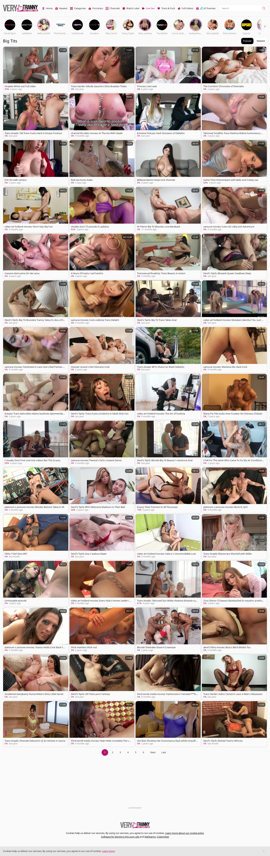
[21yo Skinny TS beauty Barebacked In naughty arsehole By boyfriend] (234, 583)
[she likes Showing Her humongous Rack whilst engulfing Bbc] (168, 724)
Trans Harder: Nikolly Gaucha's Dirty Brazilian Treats (99, 86)
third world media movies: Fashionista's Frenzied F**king (166, 694)
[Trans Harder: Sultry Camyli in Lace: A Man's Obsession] (234, 677)
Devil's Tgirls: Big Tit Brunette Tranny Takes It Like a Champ (34, 320)
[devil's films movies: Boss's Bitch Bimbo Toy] (234, 630)
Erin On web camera (15, 180)
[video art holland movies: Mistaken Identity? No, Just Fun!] (234, 303)
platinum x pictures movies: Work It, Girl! (225, 507)
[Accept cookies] (263, 851)
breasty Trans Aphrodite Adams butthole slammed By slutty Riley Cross (35, 413)
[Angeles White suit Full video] (35, 69)
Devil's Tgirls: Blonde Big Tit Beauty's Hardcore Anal (164, 460)
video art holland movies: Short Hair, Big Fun (29, 226)
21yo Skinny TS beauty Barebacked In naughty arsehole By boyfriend (233, 600)
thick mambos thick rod (84, 647)
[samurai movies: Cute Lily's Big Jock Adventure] (234, 210)
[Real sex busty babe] (102, 163)
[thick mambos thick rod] (102, 630)
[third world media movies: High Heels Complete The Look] (102, 724)
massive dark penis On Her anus (22, 273)
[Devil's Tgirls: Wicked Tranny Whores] (234, 724)
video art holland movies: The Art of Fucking (161, 413)
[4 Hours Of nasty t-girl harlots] (102, 256)
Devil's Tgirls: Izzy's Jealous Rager (89, 554)
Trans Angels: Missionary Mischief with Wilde (227, 554)
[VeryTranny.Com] (20, 8)
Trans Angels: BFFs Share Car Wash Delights (160, 367)
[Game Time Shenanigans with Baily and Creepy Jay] (234, 163)
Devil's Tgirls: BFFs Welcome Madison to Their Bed (98, 507)
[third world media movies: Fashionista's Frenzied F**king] (168, 677)
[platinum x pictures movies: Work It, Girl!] (234, 490)
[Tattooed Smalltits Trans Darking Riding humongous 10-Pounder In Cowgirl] (234, 116)
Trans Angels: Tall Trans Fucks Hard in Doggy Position (33, 133)
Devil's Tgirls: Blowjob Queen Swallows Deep (227, 273)
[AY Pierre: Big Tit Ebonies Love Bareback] (168, 210)
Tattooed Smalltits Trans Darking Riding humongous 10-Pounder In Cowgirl (233, 133)
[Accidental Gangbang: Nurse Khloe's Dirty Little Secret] (35, 677)
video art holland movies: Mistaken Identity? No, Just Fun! (233, 320)
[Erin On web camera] (35, 163)
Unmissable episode (15, 600)
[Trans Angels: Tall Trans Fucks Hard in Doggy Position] (35, 116)
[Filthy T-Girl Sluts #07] (35, 537)
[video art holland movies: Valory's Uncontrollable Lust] (168, 537)
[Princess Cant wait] (168, 69)
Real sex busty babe (82, 180)
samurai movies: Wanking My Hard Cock (225, 367)
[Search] (264, 8)
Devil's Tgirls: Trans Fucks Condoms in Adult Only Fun (100, 413)
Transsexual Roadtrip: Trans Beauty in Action (161, 273)
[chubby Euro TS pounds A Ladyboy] (102, 210)
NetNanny (150, 836)
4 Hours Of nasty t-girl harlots (87, 273)
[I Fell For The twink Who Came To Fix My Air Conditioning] (234, 443)
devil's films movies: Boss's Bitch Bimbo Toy (227, 647)
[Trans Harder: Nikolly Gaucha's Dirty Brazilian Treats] (102, 69)
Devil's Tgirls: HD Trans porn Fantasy (90, 694)
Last (163, 752)
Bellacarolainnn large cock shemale (156, 180)
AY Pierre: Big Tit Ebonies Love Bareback (158, 226)
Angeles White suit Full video (20, 86)
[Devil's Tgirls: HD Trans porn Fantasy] (102, 677)
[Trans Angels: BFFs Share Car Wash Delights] (168, 350)
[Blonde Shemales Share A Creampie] (168, 630)
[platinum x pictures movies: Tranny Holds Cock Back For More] (35, 630)
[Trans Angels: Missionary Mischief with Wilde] (234, 537)
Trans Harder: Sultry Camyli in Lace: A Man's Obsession (232, 694)
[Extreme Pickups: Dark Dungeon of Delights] (168, 116)
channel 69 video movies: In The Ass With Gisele (97, 133)
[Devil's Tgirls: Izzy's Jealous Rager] (102, 537)
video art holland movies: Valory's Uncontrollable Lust (166, 554)
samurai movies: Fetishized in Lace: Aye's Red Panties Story (35, 367)
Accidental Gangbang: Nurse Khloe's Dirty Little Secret (34, 694)
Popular (247, 40)
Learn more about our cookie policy (184, 833)
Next (153, 752)
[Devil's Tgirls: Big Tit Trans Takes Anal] (168, 303)
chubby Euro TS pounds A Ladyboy (90, 226)
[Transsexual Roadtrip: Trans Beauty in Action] (168, 256)
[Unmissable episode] (35, 583)
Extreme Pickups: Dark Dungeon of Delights (161, 133)
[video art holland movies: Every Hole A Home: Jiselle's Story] (102, 583)
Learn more (108, 851)
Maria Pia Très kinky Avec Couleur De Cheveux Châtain (232, 413)
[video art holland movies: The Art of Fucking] (168, 396)
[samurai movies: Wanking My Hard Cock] (234, 350)
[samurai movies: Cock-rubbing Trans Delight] (102, 303)
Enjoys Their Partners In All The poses (157, 507)
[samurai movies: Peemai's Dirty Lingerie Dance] (102, 443)
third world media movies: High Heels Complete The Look (101, 741)
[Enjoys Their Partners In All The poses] (168, 490)
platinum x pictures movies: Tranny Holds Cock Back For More (34, 647)
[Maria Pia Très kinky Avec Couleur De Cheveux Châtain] (234, 396)
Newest (261, 40)
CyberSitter (163, 836)
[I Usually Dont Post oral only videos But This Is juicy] (35, 443)
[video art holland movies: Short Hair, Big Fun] (35, 210)
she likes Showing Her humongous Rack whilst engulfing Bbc (167, 741)
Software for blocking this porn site (120, 836)
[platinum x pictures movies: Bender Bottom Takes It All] (35, 490)
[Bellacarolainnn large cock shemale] (168, 163)
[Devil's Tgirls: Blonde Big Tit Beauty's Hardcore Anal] (168, 443)
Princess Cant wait (147, 86)
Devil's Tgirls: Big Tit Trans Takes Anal (157, 320)
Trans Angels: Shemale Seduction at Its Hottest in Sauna (35, 741)
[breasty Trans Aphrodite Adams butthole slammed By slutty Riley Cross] (35, 396)
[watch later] (7, 51)
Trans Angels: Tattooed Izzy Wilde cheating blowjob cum (166, 600)
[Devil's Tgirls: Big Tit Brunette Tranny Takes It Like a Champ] (35, 303)
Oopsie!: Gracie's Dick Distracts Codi (90, 367)
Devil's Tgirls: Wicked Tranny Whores (223, 741)
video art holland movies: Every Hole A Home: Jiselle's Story (101, 600)
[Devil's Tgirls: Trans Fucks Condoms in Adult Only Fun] (102, 396)
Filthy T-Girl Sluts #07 (16, 554)
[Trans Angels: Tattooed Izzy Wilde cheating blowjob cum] (168, 583)
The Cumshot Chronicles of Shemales (223, 86)
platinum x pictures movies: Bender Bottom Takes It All (34, 507)
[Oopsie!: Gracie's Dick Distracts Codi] (102, 350)
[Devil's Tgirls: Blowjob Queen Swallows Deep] (234, 256)
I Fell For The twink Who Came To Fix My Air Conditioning (233, 460)
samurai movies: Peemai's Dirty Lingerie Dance (96, 460)
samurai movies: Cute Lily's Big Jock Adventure (228, 226)
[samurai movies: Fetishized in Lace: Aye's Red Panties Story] (35, 350)
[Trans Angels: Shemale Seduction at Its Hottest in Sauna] (35, 724)
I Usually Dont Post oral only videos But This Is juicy (32, 460)
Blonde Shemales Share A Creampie (156, 647)
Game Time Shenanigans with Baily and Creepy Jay (230, 180)
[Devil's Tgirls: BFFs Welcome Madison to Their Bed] (102, 490)
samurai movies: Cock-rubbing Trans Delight (95, 320)
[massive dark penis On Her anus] (35, 256)
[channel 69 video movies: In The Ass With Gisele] (102, 116)
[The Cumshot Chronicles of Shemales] (234, 69)
